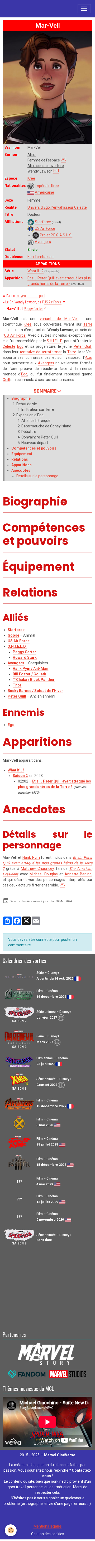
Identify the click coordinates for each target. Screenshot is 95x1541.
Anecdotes (20, 470)
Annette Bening (78, 874)
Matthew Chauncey (37, 868)
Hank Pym (31, 857)
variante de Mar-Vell (59, 319)
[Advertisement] (47, 1287)
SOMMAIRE (45, 391)
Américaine (44, 192)
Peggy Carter (33, 308)
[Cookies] (11, 1530)
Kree (31, 178)
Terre (87, 324)
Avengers (43, 242)
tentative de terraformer (41, 352)
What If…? (35, 271)
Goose (13, 635)
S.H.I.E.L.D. (55, 341)
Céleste (9, 346)
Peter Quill (83, 346)
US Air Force (45, 228)
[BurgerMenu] (84, 8)
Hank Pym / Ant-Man (30, 668)
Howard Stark (25, 657)
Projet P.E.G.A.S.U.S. (56, 235)
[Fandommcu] (47, 1374)
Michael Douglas (44, 874)
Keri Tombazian (40, 257)
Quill (6, 380)
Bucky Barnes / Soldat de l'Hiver (35, 691)
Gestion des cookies (47, 1534)
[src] (46, 307)
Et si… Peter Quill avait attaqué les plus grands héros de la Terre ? (47, 863)
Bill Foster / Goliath (29, 674)
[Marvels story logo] (47, 1353)
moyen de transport (30, 295)
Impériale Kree (47, 186)
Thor (17, 685)
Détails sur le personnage (37, 476)
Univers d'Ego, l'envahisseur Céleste (57, 207)
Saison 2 (20, 776)
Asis (88, 357)
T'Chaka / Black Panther (34, 680)
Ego (20, 346)
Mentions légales (48, 1526)
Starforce (43, 222)
